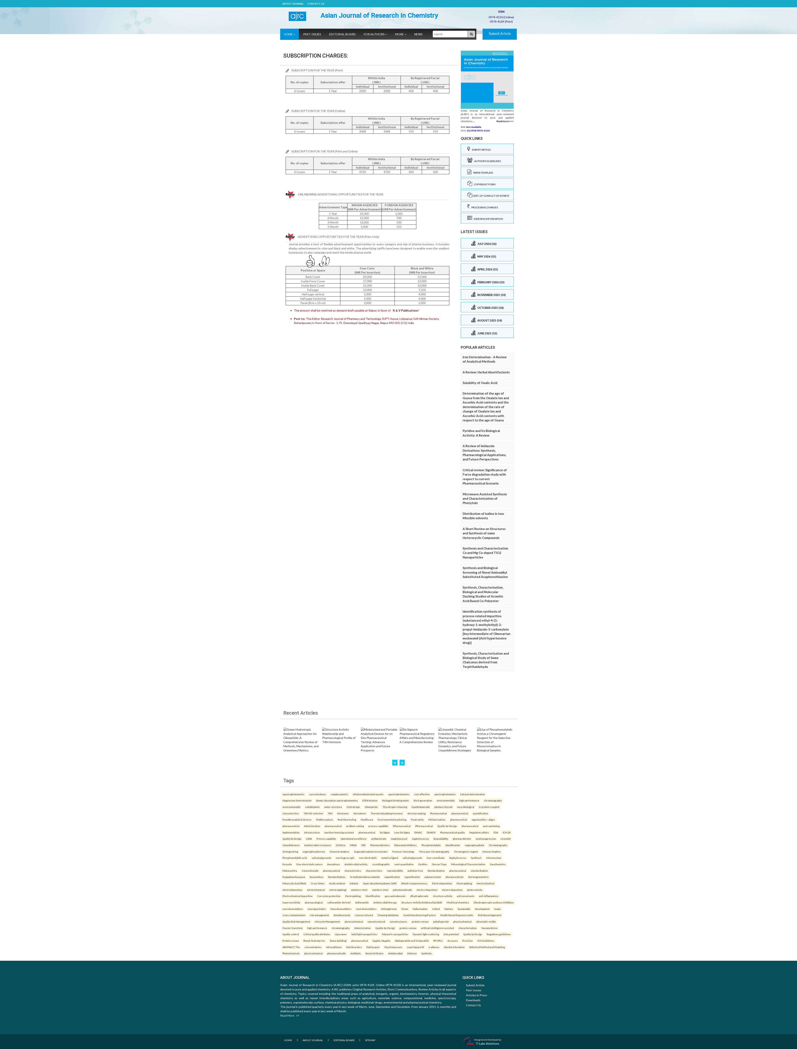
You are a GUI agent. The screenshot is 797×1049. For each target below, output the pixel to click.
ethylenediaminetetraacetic (368, 794)
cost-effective (422, 794)
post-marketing (491, 825)
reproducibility (395, 870)
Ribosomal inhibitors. (405, 845)
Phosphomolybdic (431, 845)
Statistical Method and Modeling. (487, 947)
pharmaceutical (459, 813)
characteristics (290, 813)
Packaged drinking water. (395, 800)
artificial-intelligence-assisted (437, 927)
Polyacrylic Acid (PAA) (294, 883)
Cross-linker (318, 883)
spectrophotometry (399, 794)
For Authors (374, 34)
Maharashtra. (289, 870)
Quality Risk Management (296, 921)
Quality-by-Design (447, 825)
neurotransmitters (292, 908)
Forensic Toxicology (403, 851)
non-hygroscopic (345, 857)
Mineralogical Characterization (468, 864)
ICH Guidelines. (486, 940)
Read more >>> (505, 121)
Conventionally (310, 870)
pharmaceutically (336, 953)
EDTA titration (370, 800)
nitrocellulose (334, 947)
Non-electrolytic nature (309, 864)
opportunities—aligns (483, 819)
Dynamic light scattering (426, 934)
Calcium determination (472, 794)
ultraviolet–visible (486, 921)
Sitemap (370, 1040)
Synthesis (476, 857)
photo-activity (474, 889)
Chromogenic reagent (466, 851)
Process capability (326, 838)
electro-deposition (427, 889)
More (399, 34)
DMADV (431, 832)
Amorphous (333, 864)
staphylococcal (399, 838)
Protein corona (290, 940)
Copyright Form (483, 184)
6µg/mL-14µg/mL (381, 940)
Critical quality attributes (316, 934)
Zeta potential (451, 934)
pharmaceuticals (455, 876)
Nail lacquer (373, 947)
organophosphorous (314, 851)
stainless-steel (359, 889)
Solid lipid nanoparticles (364, 934)
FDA (496, 832)
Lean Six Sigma (402, 832)
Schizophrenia (389, 908)
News (418, 34)
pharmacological (314, 902)
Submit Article (500, 33)
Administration (312, 825)
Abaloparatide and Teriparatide (412, 940)
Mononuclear (493, 857)
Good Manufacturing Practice (419, 915)
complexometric (339, 794)
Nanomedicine (489, 927)
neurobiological (465, 806)
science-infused (364, 915)
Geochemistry (498, 864)
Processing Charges (484, 207)
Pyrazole (287, 864)
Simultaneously (342, 915)
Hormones (343, 813)
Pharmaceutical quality (452, 832)
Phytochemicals (291, 953)
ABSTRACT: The (291, 947)
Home (288, 34)
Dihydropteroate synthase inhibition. (494, 902)
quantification (480, 813)
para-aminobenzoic (395, 895)
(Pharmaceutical (402, 825)
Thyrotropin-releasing (395, 806)
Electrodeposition (442, 883)
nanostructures (398, 921)
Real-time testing (347, 819)
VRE (363, 845)
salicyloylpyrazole (321, 857)
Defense (412, 953)
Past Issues (312, 34)
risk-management (319, 915)
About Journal (293, 3)
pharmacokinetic (462, 838)
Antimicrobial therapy (385, 902)
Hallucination (420, 908)
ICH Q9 (507, 832)
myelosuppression (486, 838)
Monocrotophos (492, 851)
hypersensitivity (291, 902)
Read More (288, 1015)
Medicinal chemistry (458, 902)
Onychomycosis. (393, 947)
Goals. (497, 908)
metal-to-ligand (389, 857)
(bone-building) (338, 940)
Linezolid (506, 838)
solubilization (312, 806)
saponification (392, 876)
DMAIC (418, 832)
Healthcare (367, 819)
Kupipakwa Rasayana (293, 876)
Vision (404, 908)
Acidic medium (337, 883)
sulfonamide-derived (339, 902)
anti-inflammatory (488, 895)
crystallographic (381, 864)
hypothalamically (421, 806)
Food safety (417, 819)
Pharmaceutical (438, 813)
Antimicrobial (395, 953)
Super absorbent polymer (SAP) (380, 883)
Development (482, 908)
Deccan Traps (439, 864)
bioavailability (441, 838)
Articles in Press (476, 995)
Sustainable (464, 908)
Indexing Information (487, 218)
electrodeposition (292, 889)
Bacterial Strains (374, 953)
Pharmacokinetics (380, 845)
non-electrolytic (368, 857)
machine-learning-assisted (339, 832)
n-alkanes (434, 947)
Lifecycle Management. (327, 921)
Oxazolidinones (291, 845)
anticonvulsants (465, 895)
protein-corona (420, 921)
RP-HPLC (438, 940)
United (436, 908)
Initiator (354, 883)
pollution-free (415, 870)
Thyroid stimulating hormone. (387, 813)
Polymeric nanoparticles (395, 934)
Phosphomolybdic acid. (294, 857)
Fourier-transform (292, 927)
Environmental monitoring (392, 819)
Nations (448, 908)
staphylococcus (420, 838)
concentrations (317, 794)
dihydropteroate (419, 895)
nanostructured (376, 921)
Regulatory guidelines (499, 934)
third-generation (423, 800)
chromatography (493, 800)
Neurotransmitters (340, 908)
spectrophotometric (293, 794)
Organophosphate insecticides (371, 851)
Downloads (473, 1000)
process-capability (378, 825)
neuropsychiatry (317, 908)
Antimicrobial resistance (317, 845)
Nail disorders (354, 947)
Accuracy (452, 940)
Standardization (436, 870)
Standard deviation (454, 947)
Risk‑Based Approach (489, 915)
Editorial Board (342, 34)
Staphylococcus (457, 857)
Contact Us (315, 3)
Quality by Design (291, 838)
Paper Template (482, 172)
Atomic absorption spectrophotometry (337, 800)
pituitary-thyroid (443, 806)
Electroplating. (353, 895)
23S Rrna (340, 845)
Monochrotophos (339, 851)
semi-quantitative (404, 864)
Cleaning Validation (388, 915)
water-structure (333, 806)
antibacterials (378, 838)
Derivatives (359, 813)
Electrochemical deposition (297, 895)
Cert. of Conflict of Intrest (490, 195)
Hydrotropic (353, 806)
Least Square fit (415, 947)
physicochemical (354, 921)
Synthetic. (426, 953)
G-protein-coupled (489, 806)
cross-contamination (293, 915)
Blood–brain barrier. (314, 940)
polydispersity (441, 921)
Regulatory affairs (479, 832)
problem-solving (355, 825)
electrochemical (485, 883)
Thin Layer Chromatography (434, 851)
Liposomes (341, 934)
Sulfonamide (362, 902)
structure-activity (442, 895)
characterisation (467, 927)
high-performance (469, 800)
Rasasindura (316, 876)
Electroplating (464, 883)
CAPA (309, 838)
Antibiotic (355, 953)
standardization (479, 870)
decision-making (416, 813)
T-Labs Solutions (487, 1043)
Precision (467, 940)
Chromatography (498, 845)
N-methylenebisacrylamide (365, 876)
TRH (330, 813)
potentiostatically (402, 889)
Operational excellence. (354, 838)
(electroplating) (337, 889)
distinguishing (290, 851)
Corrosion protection (329, 895)
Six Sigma (385, 832)
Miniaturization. (437, 819)
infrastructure (312, 832)
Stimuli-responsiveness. (414, 883)
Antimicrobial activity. (356, 864)
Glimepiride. (371, 806)
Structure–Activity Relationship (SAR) (421, 902)
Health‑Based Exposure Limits (456, 915)
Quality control (290, 934)
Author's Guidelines (487, 161)
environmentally (446, 800)
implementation (290, 832)
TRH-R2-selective (313, 813)
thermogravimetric (478, 876)
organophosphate (474, 845)
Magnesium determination (297, 800)
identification (452, 845)
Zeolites (422, 864)
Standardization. (337, 876)
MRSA (353, 845)
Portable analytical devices (297, 819)
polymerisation (433, 876)
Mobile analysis (324, 819)
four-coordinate (436, 857)
